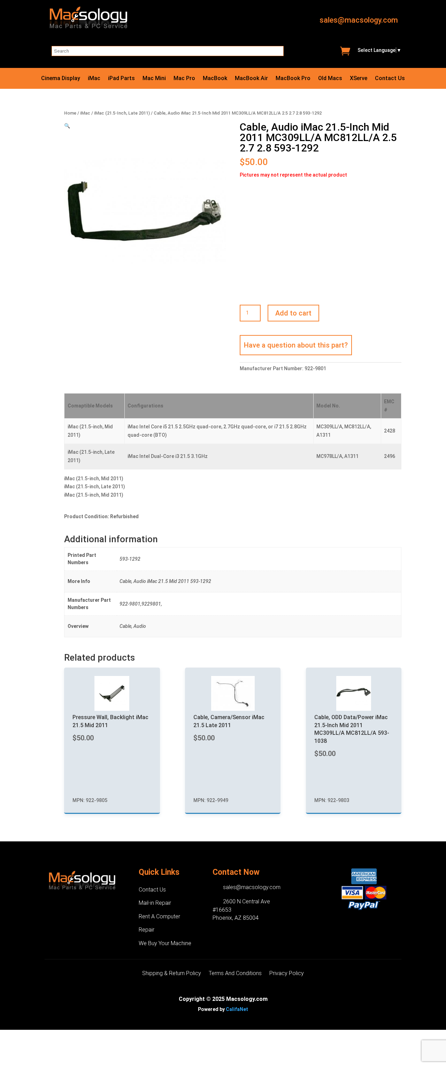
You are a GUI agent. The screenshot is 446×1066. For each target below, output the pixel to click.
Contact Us (390, 78)
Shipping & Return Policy (171, 973)
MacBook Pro (293, 78)
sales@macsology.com (359, 20)
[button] (67, 126)
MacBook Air (251, 78)
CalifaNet (237, 1009)
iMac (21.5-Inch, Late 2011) (122, 113)
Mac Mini (154, 78)
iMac (94, 78)
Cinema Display (60, 78)
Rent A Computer (159, 916)
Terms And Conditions (235, 973)
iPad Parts (121, 78)
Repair (146, 929)
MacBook (215, 78)
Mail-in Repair (155, 903)
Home (70, 113)
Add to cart (293, 313)
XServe (358, 78)
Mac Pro (184, 78)
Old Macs (330, 78)
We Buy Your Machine (165, 943)
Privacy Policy (286, 973)
